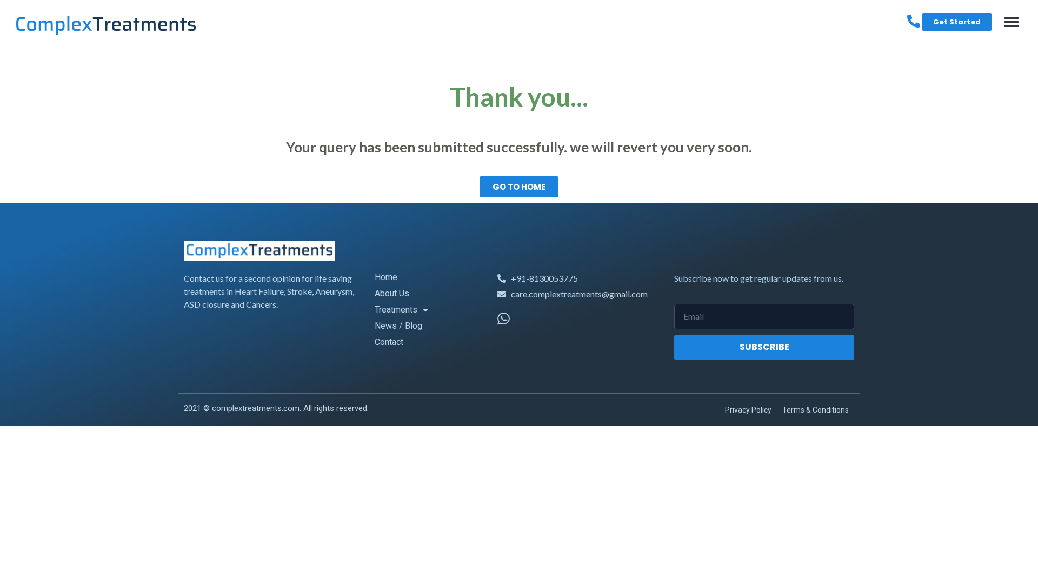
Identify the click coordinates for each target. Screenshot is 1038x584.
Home (386, 277)
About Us (392, 293)
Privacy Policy (748, 410)
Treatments (396, 309)
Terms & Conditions (815, 410)
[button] (1011, 22)
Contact (389, 342)
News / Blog (398, 326)
